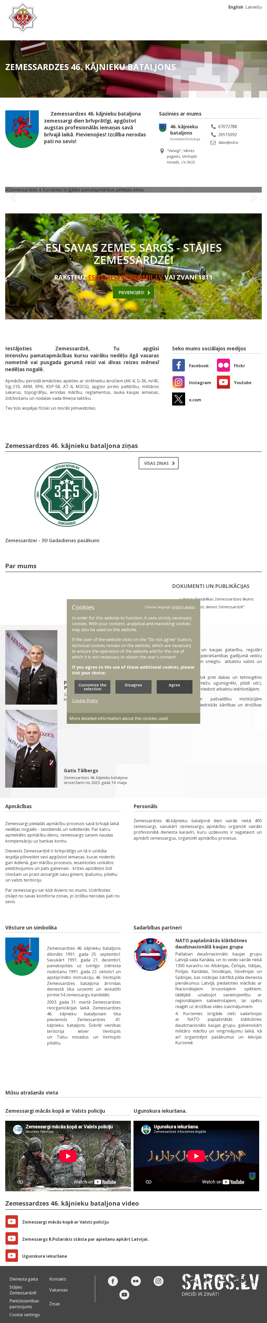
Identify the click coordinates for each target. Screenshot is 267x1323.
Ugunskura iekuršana (44, 1256)
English (235, 7)
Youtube (243, 382)
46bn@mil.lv (228, 142)
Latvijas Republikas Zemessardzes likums (216, 599)
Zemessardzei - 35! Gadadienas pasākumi (52, 540)
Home (22, 17)
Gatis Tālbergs (81, 771)
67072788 (227, 126)
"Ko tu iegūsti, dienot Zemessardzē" (212, 606)
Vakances (58, 1290)
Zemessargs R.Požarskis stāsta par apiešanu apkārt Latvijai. (85, 1239)
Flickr (239, 366)
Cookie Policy (85, 701)
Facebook (199, 366)
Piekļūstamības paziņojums (24, 1303)
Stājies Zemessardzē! (22, 1290)
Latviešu (253, 7)
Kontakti (57, 1279)
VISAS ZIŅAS (156, 463)
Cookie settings (24, 1315)
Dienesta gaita (23, 1279)
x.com (195, 400)
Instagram (200, 382)
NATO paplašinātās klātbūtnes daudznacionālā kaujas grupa (211, 943)
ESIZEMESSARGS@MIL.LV (125, 277)
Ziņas (54, 1304)
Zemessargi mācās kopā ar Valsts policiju (65, 1222)
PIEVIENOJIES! (131, 292)
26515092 (227, 134)
